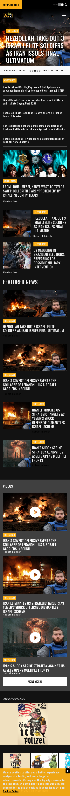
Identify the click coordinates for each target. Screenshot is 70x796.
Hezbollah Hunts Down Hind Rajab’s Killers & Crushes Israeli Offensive (32, 114)
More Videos (35, 681)
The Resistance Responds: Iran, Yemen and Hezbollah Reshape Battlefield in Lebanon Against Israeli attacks (34, 127)
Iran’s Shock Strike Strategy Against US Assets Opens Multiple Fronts (49, 454)
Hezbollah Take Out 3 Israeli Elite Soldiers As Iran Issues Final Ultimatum (49, 224)
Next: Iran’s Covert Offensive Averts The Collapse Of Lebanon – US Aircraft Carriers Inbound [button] (54, 70)
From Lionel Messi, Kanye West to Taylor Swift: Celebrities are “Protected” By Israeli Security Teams (33, 190)
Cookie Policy (10, 791)
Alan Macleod (10, 201)
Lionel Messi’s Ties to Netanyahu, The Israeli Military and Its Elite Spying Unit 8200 (33, 102)
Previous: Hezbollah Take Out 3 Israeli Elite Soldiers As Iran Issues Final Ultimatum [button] (15, 70)
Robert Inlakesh (42, 236)
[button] (60, 4)
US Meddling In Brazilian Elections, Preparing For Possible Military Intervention (33, 45)
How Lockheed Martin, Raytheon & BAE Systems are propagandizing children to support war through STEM (33, 89)
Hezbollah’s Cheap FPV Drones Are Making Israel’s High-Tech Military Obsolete (34, 140)
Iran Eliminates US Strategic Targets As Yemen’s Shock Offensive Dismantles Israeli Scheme (48, 418)
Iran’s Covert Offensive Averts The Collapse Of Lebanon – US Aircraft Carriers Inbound (29, 385)
